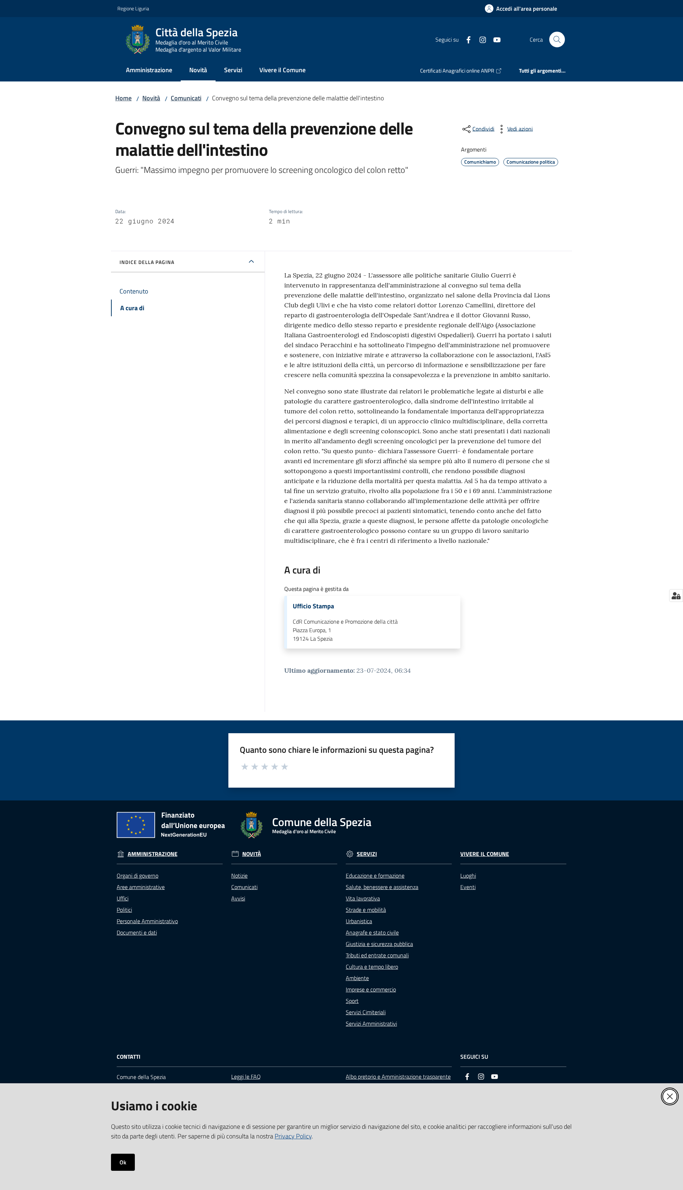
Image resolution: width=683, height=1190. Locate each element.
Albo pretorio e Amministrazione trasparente (398, 1076)
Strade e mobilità (366, 909)
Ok (123, 1162)
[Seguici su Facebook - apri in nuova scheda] (466, 39)
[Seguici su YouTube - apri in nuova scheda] (494, 39)
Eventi (468, 887)
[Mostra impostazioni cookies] (676, 595)
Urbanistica (359, 921)
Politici (124, 909)
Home (123, 98)
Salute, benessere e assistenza (382, 887)
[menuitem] (149, 70)
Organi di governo (137, 875)
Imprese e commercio (371, 989)
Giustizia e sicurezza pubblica (379, 944)
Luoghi (468, 875)
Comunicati (186, 98)
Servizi (367, 854)
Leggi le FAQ (246, 1076)
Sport (352, 1000)
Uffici (122, 898)
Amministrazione (153, 854)
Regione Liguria (133, 8)
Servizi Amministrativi (371, 1023)
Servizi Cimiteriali (366, 1012)
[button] (557, 39)
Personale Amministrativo (147, 921)
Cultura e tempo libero (372, 966)
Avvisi (238, 898)
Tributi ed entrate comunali (377, 955)
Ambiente (357, 978)
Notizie (239, 875)
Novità (151, 98)
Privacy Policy (293, 1136)
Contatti (129, 1057)
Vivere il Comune (484, 854)
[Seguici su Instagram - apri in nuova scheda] (480, 39)
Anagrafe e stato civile (372, 932)
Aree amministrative (141, 887)
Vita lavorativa (363, 898)
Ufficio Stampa (313, 606)
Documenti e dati (137, 932)
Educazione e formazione (375, 875)
